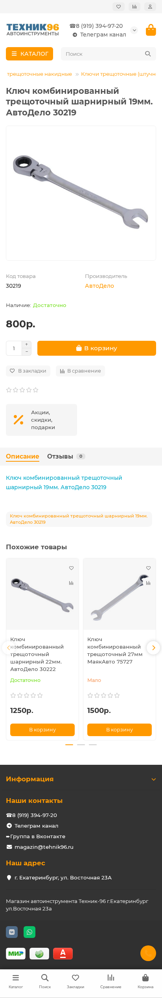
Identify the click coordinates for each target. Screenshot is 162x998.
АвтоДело (99, 285)
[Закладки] (118, 6)
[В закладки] (71, 567)
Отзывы (64, 456)
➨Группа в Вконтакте (35, 836)
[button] (8, 647)
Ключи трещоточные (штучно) (120, 74)
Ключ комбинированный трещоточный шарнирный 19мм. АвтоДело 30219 (64, 482)
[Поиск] (148, 54)
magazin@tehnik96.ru (44, 847)
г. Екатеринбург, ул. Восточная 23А (63, 877)
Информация (30, 779)
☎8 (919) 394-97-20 (96, 25)
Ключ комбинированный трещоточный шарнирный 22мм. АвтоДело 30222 (37, 654)
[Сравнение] (134, 6)
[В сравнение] (71, 582)
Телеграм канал (103, 34)
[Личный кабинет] (150, 6)
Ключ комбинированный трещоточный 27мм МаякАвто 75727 (115, 650)
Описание (22, 456)
